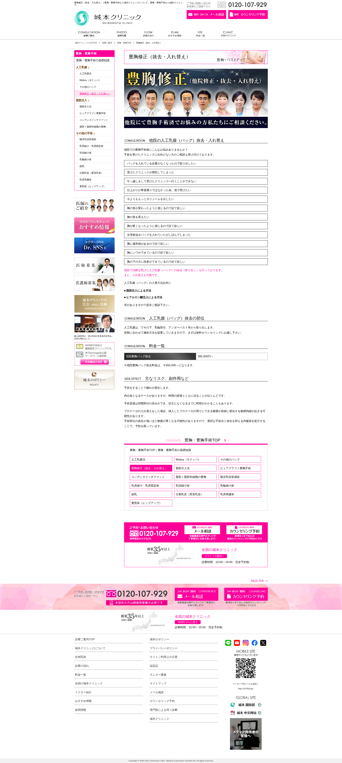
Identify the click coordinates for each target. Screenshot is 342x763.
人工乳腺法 (138, 459)
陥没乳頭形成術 (230, 476)
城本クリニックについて (90, 648)
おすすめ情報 (175, 34)
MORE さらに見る (188, 622)
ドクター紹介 (83, 692)
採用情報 (80, 709)
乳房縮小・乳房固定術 (145, 485)
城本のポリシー (159, 639)
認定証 (154, 665)
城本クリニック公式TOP (86, 43)
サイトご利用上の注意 (164, 656)
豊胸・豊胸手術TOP (204, 440)
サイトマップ (158, 683)
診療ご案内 (91, 34)
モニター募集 (158, 674)
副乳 (134, 494)
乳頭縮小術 (183, 485)
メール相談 (157, 692)
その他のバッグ (230, 459)
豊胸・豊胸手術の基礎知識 (174, 450)
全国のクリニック (226, 34)
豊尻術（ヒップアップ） (146, 503)
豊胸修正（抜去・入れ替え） (149, 468)
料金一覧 (200, 34)
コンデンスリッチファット (148, 476)
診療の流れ (148, 34)
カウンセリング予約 (162, 701)
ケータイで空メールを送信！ (246, 684)
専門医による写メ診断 (164, 709)
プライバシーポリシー (164, 648)
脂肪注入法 (183, 468)
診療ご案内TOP (85, 639)
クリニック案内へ (214, 556)
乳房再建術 (227, 494)
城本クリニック (159, 718)
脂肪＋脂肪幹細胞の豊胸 (191, 476)
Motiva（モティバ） (188, 459)
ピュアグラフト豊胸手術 (235, 468)
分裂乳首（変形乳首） (189, 494)
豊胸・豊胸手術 (124, 43)
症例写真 (121, 34)
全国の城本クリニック (89, 683)
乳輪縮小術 (227, 485)
